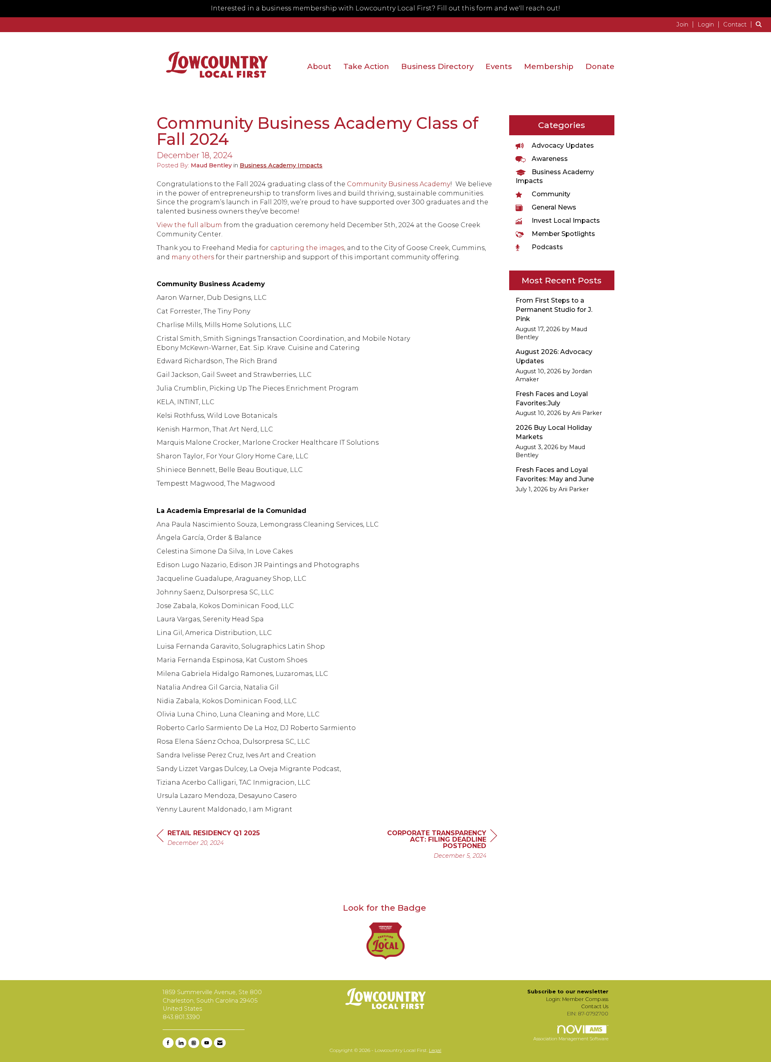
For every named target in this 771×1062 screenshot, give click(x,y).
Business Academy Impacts (281, 165)
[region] (437, 845)
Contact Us (594, 1006)
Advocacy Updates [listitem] (563, 145)
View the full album (189, 225)
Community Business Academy (398, 184)
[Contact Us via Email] (220, 1043)
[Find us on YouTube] (206, 1043)
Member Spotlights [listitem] (563, 234)
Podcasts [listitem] (547, 247)
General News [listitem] (554, 207)
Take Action (366, 66)
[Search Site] (760, 24)
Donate (599, 66)
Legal (435, 1050)
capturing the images (307, 248)
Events (498, 66)
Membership (548, 66)
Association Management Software (570, 1039)
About (319, 66)
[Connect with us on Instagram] (193, 1043)
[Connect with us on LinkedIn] (180, 1043)
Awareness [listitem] (550, 159)
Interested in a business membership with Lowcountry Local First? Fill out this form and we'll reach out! (385, 8)
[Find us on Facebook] (168, 1043)
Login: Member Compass (577, 999)
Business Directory (437, 66)
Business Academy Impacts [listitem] (555, 176)
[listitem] (686, 24)
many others (192, 257)
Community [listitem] (551, 194)
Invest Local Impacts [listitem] (566, 220)
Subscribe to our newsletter (567, 992)
